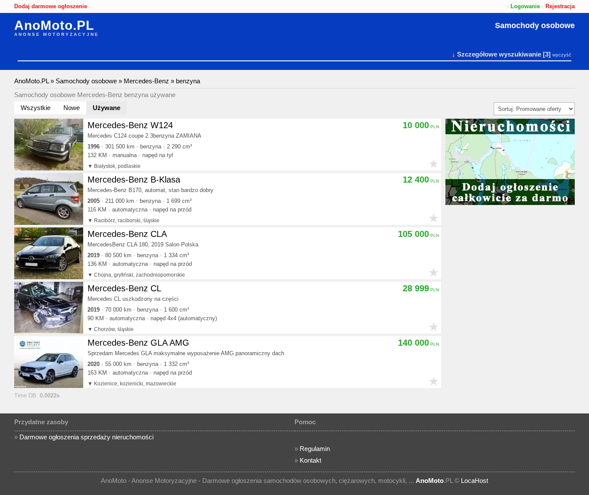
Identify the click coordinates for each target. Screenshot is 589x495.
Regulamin (315, 448)
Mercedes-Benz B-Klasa (134, 179)
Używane (106, 107)
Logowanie (525, 6)
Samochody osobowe (535, 25)
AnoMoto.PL (54, 25)
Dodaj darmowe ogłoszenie (50, 6)
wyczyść (561, 54)
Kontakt (310, 460)
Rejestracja (560, 6)
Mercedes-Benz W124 (130, 125)
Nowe (71, 107)
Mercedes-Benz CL (124, 288)
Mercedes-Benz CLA (127, 234)
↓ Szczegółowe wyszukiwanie (496, 54)
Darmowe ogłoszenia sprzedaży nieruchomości (86, 437)
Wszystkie (35, 107)
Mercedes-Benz (146, 81)
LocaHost (474, 480)
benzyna (188, 81)
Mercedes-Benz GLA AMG (138, 342)
